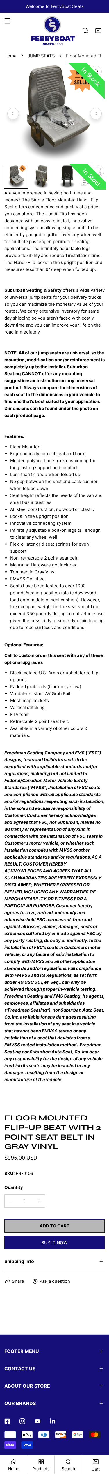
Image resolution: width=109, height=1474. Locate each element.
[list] (54, 113)
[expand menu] (7, 20)
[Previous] (13, 113)
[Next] (96, 113)
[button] (98, 30)
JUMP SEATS (41, 56)
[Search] (85, 30)
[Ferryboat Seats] (53, 30)
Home (10, 56)
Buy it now (54, 1242)
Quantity (13, 1187)
